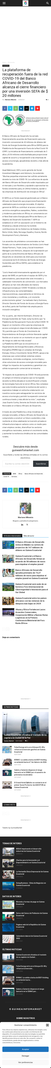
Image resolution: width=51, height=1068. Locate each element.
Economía (11, 62)
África (20, 474)
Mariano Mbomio (10, 100)
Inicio (4, 62)
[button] (47, 1025)
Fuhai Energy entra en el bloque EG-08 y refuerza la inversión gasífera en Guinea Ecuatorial (29, 749)
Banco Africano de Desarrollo (34, 474)
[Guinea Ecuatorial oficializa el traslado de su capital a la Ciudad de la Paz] (25, 727)
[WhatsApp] (15, 108)
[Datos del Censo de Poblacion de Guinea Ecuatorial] (8, 916)
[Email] (26, 108)
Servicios (14, 476)
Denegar (25, 1056)
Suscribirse (41, 464)
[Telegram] (32, 108)
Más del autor (29, 536)
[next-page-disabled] (7, 813)
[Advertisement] (25, 34)
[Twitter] (10, 108)
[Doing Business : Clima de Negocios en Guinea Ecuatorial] (8, 886)
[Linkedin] (21, 108)
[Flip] (37, 108)
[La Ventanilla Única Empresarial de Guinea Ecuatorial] (8, 874)
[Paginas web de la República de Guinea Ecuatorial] (8, 927)
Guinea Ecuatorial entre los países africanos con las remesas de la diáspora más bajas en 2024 (31, 601)
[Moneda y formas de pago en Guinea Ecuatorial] (8, 905)
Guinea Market (9, 741)
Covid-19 (6, 476)
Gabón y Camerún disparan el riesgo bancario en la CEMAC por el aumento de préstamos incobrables (30, 772)
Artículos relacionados (12, 536)
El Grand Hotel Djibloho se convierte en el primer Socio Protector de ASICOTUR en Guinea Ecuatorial (30, 785)
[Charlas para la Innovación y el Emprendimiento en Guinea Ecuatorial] (8, 863)
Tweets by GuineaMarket (12, 828)
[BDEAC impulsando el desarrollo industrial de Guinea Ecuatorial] (8, 852)
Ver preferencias (25, 1062)
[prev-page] (3, 629)
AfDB (14, 474)
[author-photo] (25, 514)
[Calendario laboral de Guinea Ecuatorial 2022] (8, 939)
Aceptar (25, 1049)
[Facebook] (4, 108)
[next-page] (7, 629)
